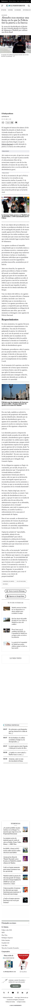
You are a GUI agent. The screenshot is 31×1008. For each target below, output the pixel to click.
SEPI (3, 932)
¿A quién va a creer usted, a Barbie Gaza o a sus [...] (17, 753)
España (10, 10)
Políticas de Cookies (10, 1001)
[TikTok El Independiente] (27, 993)
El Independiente (7, 113)
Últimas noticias (12, 1)
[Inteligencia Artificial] (8, 968)
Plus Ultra (4, 935)
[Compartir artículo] (3, 122)
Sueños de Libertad (24, 1)
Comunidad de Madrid (8, 581)
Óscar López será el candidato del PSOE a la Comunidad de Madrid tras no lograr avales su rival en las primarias (19, 633)
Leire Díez (4, 945)
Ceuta (18, 1)
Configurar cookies (21, 1001)
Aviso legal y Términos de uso (21, 997)
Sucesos (4, 15)
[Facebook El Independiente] (8, 993)
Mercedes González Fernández (10, 948)
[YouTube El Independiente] (13, 993)
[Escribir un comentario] (16, 122)
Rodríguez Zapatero (7, 938)
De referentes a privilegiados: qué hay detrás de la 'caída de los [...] (18, 731)
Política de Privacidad (8, 997)
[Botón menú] (2, 6)
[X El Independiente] (4, 993)
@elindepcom (5, 116)
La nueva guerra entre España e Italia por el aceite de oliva (18, 747)
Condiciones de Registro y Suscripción (15, 999)
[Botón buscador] (29, 6)
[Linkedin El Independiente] (22, 993)
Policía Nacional (7, 144)
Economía (18, 10)
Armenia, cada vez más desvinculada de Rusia (16, 760)
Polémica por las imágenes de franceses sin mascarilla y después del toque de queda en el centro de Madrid (15, 403)
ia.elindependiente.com (9, 971)
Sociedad (5, 584)
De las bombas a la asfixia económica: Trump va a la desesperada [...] (17, 740)
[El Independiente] (15, 6)
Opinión (3, 10)
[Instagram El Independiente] (18, 993)
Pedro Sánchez (6, 940)
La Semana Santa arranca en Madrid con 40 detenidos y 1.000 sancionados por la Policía (15, 216)
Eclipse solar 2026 (7, 930)
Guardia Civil (5, 943)
